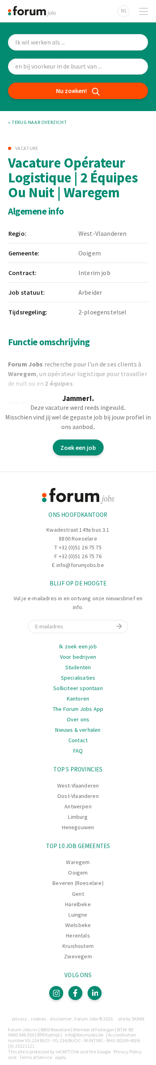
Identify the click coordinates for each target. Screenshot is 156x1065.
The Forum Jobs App (78, 709)
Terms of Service (35, 1057)
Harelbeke (78, 904)
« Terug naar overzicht (37, 122)
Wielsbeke (78, 925)
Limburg (78, 816)
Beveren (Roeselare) (77, 883)
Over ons (78, 719)
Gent (78, 893)
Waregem (78, 862)
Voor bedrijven (78, 656)
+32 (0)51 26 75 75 (80, 547)
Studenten (78, 667)
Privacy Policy (128, 1052)
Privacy (19, 1019)
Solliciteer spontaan (78, 688)
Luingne (77, 914)
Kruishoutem (78, 946)
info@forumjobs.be (80, 565)
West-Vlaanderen (78, 785)
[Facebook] (75, 993)
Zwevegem (78, 956)
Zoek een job (78, 447)
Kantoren (78, 698)
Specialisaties (78, 677)
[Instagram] (56, 993)
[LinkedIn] (95, 993)
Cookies (38, 1019)
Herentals (78, 935)
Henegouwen (78, 827)
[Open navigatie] (143, 11)
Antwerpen (78, 806)
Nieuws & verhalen (77, 729)
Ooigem (78, 872)
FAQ (78, 750)
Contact (78, 740)
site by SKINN (131, 1019)
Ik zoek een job (78, 646)
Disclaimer (61, 1019)
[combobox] (78, 67)
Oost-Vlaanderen (78, 796)
